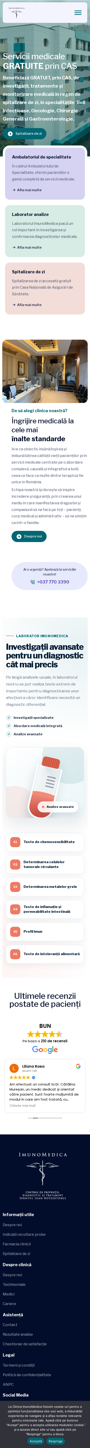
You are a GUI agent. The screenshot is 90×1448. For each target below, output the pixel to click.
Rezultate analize (18, 1334)
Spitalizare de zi (28, 134)
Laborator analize (30, 214)
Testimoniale (14, 1284)
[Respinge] (84, 1424)
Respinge (56, 1441)
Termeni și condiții (19, 1365)
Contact (10, 1325)
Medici (9, 1294)
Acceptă (36, 1441)
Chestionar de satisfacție (25, 1344)
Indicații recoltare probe (24, 1234)
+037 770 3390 (53, 582)
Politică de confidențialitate (27, 1375)
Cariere (9, 1304)
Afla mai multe (29, 190)
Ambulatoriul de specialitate (41, 157)
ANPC (8, 1384)
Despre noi (33, 536)
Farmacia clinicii (17, 1244)
